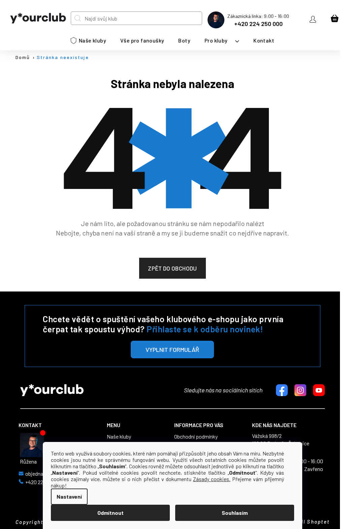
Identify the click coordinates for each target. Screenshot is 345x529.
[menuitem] (88, 40)
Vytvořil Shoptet (306, 522)
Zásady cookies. (211, 479)
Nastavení (69, 496)
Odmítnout (110, 512)
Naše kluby (119, 437)
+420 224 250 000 (258, 23)
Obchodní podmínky (196, 437)
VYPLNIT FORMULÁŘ (172, 349)
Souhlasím (235, 512)
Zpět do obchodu (172, 268)
